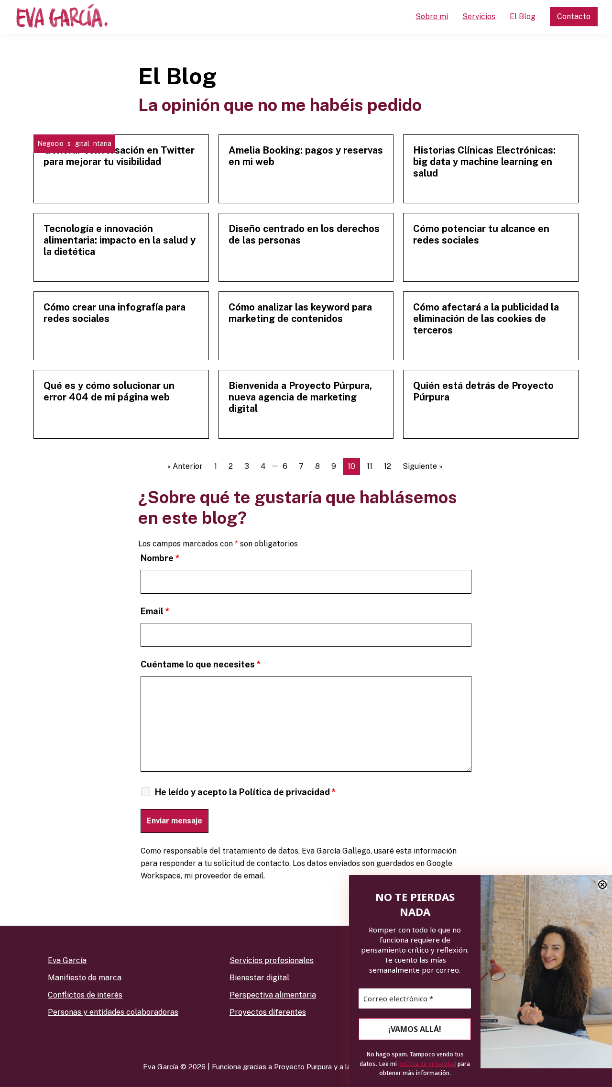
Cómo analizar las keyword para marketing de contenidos (300, 312)
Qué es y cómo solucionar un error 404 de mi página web (109, 391)
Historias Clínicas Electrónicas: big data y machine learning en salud (484, 161)
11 (369, 466)
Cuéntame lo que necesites (201, 664)
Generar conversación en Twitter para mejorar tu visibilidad (119, 155)
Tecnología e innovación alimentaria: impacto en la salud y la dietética (120, 240)
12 (387, 466)
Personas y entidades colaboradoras (113, 1012)
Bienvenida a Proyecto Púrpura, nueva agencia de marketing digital (300, 397)
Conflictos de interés (85, 994)
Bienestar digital (259, 977)
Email (155, 611)
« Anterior (185, 466)
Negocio (50, 143)
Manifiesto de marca (84, 977)
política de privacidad (427, 1063)
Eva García (67, 960)
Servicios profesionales (272, 960)
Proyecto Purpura (303, 1067)
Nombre (160, 558)
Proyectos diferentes (268, 1012)
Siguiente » (423, 466)
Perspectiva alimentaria (273, 994)
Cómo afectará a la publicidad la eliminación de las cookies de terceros (486, 318)
